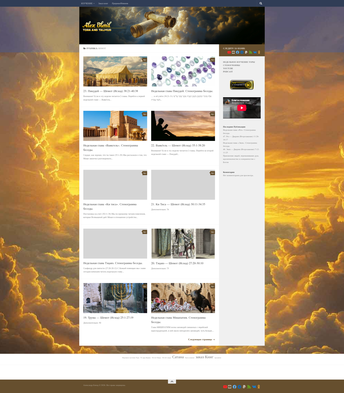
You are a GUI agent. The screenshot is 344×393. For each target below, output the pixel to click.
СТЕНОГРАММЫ (231, 65)
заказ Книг (204, 356)
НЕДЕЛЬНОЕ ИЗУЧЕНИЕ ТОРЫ (239, 61)
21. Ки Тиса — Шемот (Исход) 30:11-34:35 (178, 204)
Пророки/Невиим (120, 3)
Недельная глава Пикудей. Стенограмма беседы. (182, 91)
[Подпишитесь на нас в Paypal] (246, 52)
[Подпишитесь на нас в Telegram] (241, 52)
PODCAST (228, 71)
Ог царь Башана (145, 358)
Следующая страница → (201, 339)
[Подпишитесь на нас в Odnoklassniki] (259, 52)
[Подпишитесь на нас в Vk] (254, 52)
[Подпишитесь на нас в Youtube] (229, 52)
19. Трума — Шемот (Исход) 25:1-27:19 (108, 317)
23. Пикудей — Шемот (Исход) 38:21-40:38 (110, 91)
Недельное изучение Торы (130, 358)
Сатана (178, 356)
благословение (189, 358)
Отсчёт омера (166, 358)
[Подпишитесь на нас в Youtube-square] (233, 52)
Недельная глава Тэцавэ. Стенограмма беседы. (113, 263)
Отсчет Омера (156, 358)
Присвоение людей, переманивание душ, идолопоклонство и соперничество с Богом (241, 158)
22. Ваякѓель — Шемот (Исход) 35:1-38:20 (178, 145)
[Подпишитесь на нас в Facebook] (237, 52)
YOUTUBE (228, 68)
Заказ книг (103, 3)
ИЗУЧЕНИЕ (87, 3)
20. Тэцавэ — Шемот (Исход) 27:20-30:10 (177, 263)
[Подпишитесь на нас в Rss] (250, 52)
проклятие (218, 358)
